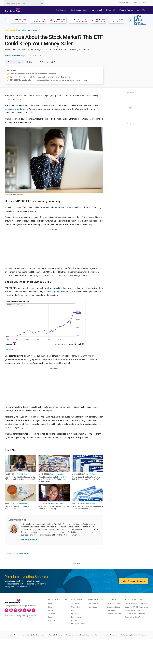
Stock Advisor (76, 607)
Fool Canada (92, 607)
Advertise (51, 620)
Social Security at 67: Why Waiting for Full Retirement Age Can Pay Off (87, 478)
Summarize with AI (48, 62)
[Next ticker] (130, 20)
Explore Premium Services (27, 30)
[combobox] (24, 3)
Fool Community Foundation (135, 614)
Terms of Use (11, 635)
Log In (135, 3)
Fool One (74, 620)
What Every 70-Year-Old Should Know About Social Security (87, 507)
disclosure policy (23, 553)
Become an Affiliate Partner (134, 617)
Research (51, 610)
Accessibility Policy (55, 635)
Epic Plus (74, 614)
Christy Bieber (22, 474)
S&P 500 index (67, 207)
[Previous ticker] (7, 20)
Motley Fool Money (78, 624)
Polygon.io (30, 617)
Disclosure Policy (39, 635)
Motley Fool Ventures (132, 610)
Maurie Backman (90, 474)
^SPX (6, 349)
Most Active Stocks (138, 17)
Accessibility (123, 3)
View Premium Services (134, 581)
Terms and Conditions (109, 635)
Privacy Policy (25, 635)
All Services (75, 604)
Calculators (111, 610)
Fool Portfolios (76, 617)
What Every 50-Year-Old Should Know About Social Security (54, 507)
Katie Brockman (13, 56)
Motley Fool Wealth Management (136, 607)
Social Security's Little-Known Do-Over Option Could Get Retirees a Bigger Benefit (52, 479)
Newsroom (52, 614)
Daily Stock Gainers (138, 21)
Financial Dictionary (114, 614)
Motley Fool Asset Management (136, 604)
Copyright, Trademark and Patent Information (82, 635)
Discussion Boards (113, 607)
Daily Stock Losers (141, 24)
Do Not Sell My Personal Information (133, 635)
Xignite (22, 617)
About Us (51, 604)
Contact (50, 617)
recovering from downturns (58, 291)
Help (144, 3)
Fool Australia (93, 604)
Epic (72, 610)
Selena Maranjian (23, 503)
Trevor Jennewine (57, 474)
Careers (50, 607)
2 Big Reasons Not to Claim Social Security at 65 (19, 507)
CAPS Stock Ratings (114, 604)
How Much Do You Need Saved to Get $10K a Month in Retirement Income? (20, 478)
